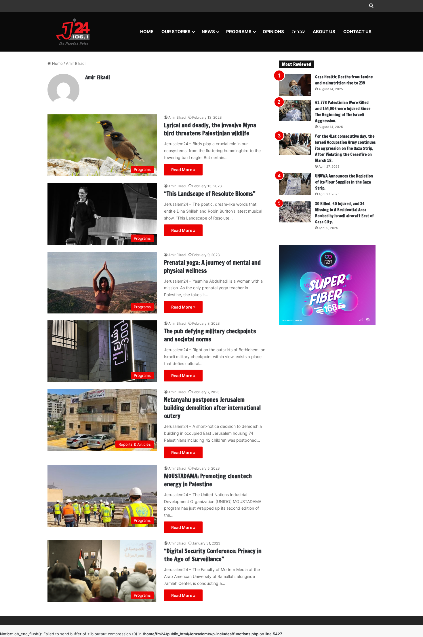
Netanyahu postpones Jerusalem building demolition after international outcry (212, 408)
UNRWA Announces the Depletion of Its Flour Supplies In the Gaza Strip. (344, 182)
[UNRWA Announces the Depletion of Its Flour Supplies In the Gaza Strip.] (295, 184)
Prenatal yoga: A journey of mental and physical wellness (212, 266)
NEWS (208, 31)
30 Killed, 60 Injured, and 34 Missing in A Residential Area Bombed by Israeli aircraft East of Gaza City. (344, 213)
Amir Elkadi (97, 77)
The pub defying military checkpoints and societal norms (210, 335)
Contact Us (357, 31)
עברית (298, 31)
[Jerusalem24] (75, 32)
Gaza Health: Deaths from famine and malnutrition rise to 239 (344, 80)
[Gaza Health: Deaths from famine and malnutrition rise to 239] (295, 85)
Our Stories (175, 31)
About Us (324, 31)
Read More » (183, 169)
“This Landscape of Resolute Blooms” (210, 194)
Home (146, 31)
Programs (238, 31)
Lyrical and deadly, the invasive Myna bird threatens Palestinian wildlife (210, 129)
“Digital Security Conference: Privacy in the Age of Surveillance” (213, 555)
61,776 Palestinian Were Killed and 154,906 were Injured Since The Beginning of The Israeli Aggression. (342, 112)
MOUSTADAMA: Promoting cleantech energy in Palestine (208, 480)
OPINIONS (273, 31)
